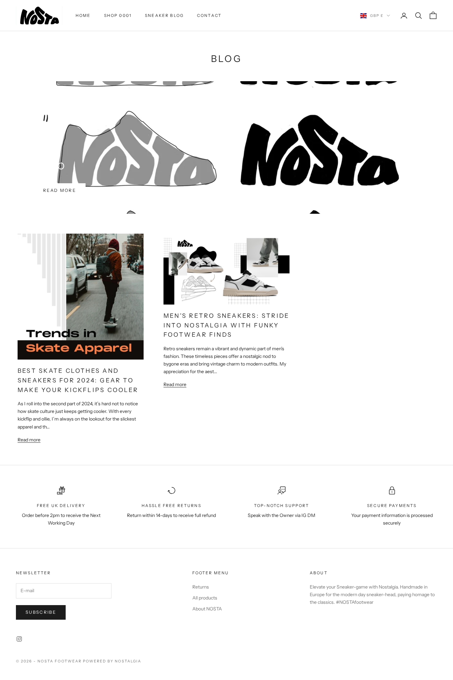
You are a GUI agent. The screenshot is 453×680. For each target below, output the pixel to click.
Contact (209, 15)
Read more (59, 190)
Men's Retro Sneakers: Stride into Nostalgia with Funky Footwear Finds (226, 325)
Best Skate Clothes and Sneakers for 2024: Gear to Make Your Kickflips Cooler (78, 380)
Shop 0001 (118, 15)
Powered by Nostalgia (112, 661)
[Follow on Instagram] (19, 639)
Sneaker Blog (164, 15)
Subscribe (41, 612)
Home (83, 15)
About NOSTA (207, 609)
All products (204, 598)
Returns (200, 587)
